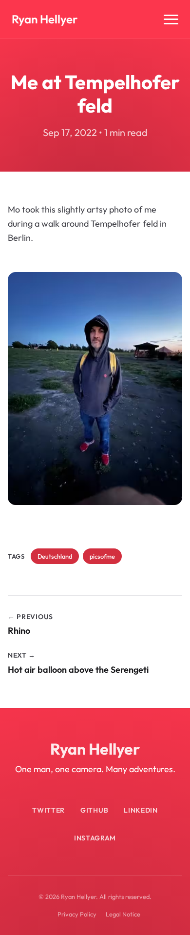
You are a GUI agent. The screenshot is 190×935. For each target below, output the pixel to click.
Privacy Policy (76, 914)
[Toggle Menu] (171, 19)
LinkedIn (141, 810)
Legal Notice (123, 914)
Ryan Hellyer (44, 19)
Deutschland (55, 556)
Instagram (95, 838)
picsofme (102, 556)
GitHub (94, 810)
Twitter (48, 810)
